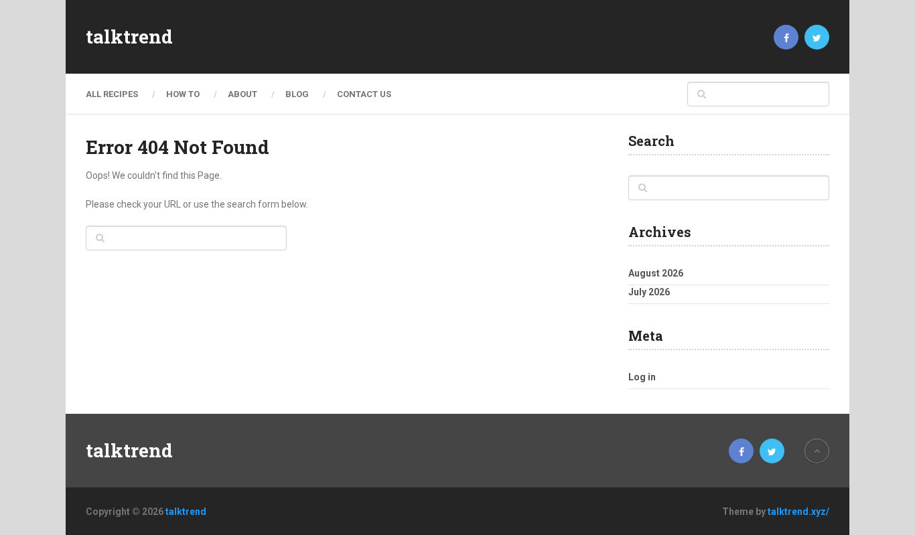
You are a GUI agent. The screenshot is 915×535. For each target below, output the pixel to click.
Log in (642, 377)
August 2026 (655, 273)
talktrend (129, 36)
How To (183, 94)
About (242, 94)
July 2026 (649, 292)
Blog (297, 94)
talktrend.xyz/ (798, 511)
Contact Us (364, 94)
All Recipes (112, 94)
